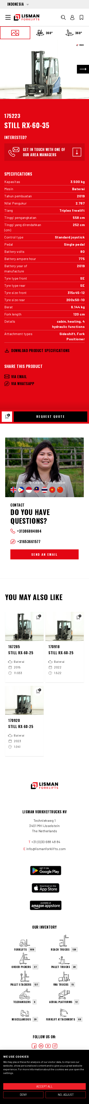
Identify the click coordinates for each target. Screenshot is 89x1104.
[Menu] (8, 17)
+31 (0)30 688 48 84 (45, 842)
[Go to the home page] (26, 17)
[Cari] (63, 17)
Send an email (44, 554)
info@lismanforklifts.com (46, 849)
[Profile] (72, 17)
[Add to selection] (7, 416)
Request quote (50, 416)
